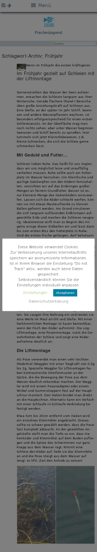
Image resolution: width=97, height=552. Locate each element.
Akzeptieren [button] (65, 293)
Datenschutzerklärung (48, 301)
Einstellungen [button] (35, 293)
